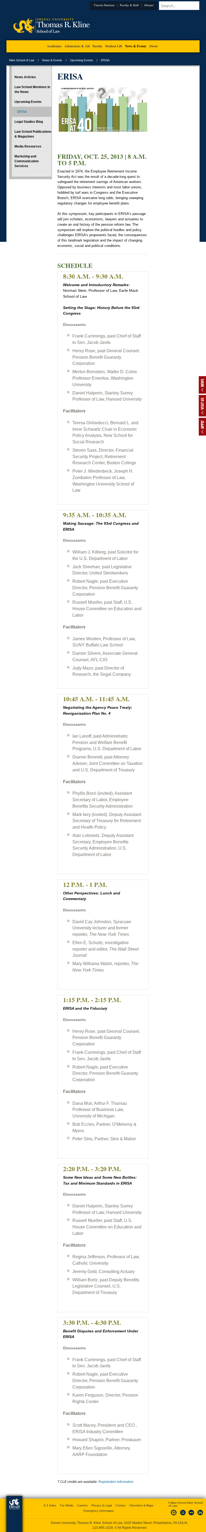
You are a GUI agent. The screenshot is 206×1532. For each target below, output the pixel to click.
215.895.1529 (103, 1528)
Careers (82, 1505)
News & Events (52, 60)
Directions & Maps (141, 1505)
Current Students (104, 5)
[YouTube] (183, 1515)
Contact (121, 1505)
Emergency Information (98, 1510)
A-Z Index (49, 1505)
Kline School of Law (21, 60)
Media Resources (27, 146)
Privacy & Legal (101, 1505)
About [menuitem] (153, 46)
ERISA (22, 112)
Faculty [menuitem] (97, 46)
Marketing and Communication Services (26, 161)
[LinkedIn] (200, 1515)
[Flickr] (191, 1515)
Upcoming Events (81, 60)
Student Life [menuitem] (113, 46)
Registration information (115, 1482)
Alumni (148, 5)
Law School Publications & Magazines (33, 134)
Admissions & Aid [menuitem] (77, 46)
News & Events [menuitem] (135, 46)
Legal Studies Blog (28, 122)
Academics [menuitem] (54, 46)
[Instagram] (174, 1515)
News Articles (25, 77)
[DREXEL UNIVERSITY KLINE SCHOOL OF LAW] (51, 39)
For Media (66, 1505)
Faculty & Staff (129, 5)
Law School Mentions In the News (32, 89)
